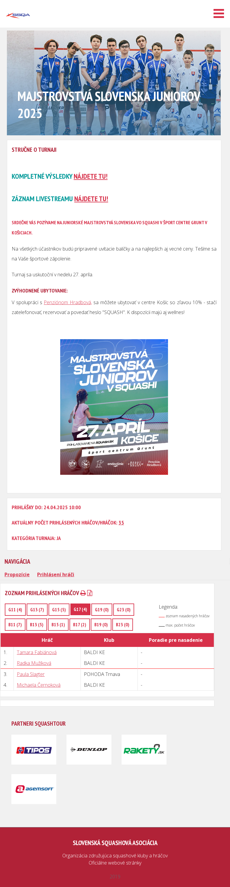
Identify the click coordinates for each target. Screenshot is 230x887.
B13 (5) (36, 624)
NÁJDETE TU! (91, 176)
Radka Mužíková (34, 663)
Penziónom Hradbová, (68, 302)
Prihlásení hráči (55, 574)
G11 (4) (15, 609)
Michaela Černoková (38, 685)
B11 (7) (15, 624)
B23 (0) (122, 624)
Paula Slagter (31, 674)
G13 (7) (37, 609)
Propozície (17, 574)
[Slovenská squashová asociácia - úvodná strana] (18, 25)
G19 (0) (102, 609)
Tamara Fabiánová (37, 652)
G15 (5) (59, 609)
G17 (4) (80, 609)
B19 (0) (101, 624)
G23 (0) (124, 609)
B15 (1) (58, 624)
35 (121, 522)
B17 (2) (79, 624)
